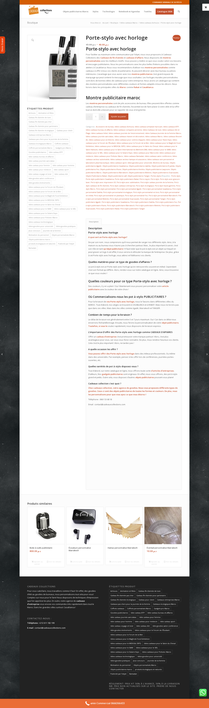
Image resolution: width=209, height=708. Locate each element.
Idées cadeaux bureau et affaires (99, 130)
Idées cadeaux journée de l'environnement (126, 133)
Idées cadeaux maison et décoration (129, 136)
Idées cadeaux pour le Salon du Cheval (44, 204)
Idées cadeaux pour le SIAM (40, 209)
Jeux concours (34, 231)
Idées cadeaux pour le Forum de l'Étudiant (46, 187)
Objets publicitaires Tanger (139, 176)
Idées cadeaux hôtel (99, 133)
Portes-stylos (156, 176)
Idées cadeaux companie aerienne (128, 130)
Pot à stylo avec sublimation (128, 182)
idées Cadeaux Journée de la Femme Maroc (163, 133)
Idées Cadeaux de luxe (152, 130)
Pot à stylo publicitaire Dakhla (142, 202)
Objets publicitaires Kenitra (133, 169)
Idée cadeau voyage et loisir (40, 174)
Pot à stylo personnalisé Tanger (153, 199)
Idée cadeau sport (61, 169)
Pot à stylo (155, 179)
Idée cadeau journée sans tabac (42, 161)
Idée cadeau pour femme (39, 165)
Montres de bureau (161, 163)
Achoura (32, 113)
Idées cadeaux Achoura (124, 126)
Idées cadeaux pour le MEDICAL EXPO (44, 200)
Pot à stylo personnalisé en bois (146, 192)
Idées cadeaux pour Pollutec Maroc (43, 217)
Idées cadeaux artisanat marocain (148, 126)
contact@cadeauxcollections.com (50, 627)
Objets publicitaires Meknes (140, 172)
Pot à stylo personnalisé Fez (136, 195)
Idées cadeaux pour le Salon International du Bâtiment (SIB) (123, 149)
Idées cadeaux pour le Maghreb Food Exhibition (48, 196)
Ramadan (32, 248)
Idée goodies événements (39, 183)
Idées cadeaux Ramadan (134, 156)
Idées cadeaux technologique (41, 222)
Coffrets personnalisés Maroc (40, 148)
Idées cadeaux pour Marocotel (146, 153)
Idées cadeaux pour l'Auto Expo (159, 140)
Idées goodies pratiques (66, 226)
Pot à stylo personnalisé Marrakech (163, 195)
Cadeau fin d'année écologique (41, 130)
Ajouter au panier (118, 116)
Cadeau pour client (64, 130)
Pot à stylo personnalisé (106, 189)
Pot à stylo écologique (145, 186)
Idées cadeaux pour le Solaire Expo (43, 213)
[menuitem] (76, 11)
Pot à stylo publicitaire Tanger (132, 208)
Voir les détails (54, 561)
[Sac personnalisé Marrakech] (2, 354)
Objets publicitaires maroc (39, 239)
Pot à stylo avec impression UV (103, 182)
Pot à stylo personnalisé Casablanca (157, 189)
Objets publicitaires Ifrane (110, 169)
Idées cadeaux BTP (171, 126)
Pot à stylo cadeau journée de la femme (156, 182)
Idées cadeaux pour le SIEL (65, 209)
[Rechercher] (179, 11)
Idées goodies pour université (41, 226)
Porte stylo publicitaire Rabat (127, 179)
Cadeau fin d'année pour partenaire (43, 126)
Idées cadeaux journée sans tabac (100, 136)
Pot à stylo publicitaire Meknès (148, 205)
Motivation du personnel (39, 235)
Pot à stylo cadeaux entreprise (122, 186)
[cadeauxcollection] (40, 11)
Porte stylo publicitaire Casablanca (100, 179)
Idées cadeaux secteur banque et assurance (128, 159)
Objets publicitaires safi (117, 176)
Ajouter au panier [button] (38, 562)
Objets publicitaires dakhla (140, 166)
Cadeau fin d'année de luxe (40, 117)
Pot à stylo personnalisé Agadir (129, 189)
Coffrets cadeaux (61, 143)
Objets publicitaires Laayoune (158, 169)
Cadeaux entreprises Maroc (40, 135)
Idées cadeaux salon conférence (158, 156)
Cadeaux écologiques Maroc (40, 143)
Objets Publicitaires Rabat (96, 176)
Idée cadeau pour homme (63, 165)
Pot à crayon (145, 179)
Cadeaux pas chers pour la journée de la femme (48, 139)
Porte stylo (175, 176)
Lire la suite (77, 561)
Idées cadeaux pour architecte (101, 140)
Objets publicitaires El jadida (163, 166)
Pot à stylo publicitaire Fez (166, 202)
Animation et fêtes (46, 113)
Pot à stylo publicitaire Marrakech (121, 205)
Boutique (32, 22)
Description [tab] (94, 221)
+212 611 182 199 (46, 623)
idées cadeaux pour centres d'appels (130, 140)
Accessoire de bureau (105, 126)
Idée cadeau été (61, 174)
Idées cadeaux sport (118, 163)
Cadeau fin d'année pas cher (40, 122)
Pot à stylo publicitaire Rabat (107, 208)
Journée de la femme (52, 231)
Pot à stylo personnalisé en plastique (109, 195)
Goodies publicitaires (37, 152)
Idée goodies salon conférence (41, 178)
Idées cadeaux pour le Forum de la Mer (45, 191)
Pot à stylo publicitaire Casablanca (115, 202)
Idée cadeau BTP (56, 152)
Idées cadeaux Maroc (154, 136)
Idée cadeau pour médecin (40, 169)
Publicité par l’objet (66, 244)
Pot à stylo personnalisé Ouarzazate (124, 199)
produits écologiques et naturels (42, 244)
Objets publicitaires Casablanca (115, 166)
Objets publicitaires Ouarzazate (165, 172)
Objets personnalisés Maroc (63, 235)
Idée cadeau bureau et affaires (41, 156)
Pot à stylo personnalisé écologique (117, 192)
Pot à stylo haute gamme (165, 186)
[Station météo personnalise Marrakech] (206, 354)
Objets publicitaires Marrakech (115, 172)
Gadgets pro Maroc (63, 148)
